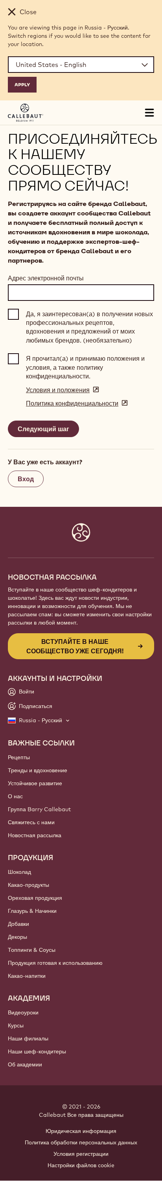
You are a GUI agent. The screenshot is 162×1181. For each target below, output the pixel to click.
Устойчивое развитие (35, 783)
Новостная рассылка (34, 835)
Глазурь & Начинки (32, 910)
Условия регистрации (81, 1153)
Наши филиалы (28, 1038)
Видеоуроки (23, 1012)
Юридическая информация (81, 1131)
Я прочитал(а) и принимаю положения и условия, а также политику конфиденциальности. (85, 367)
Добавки (18, 923)
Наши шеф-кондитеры (37, 1051)
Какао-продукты (28, 884)
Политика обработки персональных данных (81, 1142)
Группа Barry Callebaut (39, 809)
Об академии (25, 1064)
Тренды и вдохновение (37, 770)
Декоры (17, 936)
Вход (26, 479)
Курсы (16, 1025)
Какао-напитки (27, 975)
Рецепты (19, 757)
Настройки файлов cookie (81, 1165)
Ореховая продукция (35, 897)
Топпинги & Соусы (31, 949)
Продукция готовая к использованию (55, 962)
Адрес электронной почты (46, 278)
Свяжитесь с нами (31, 822)
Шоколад (19, 871)
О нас (15, 796)
